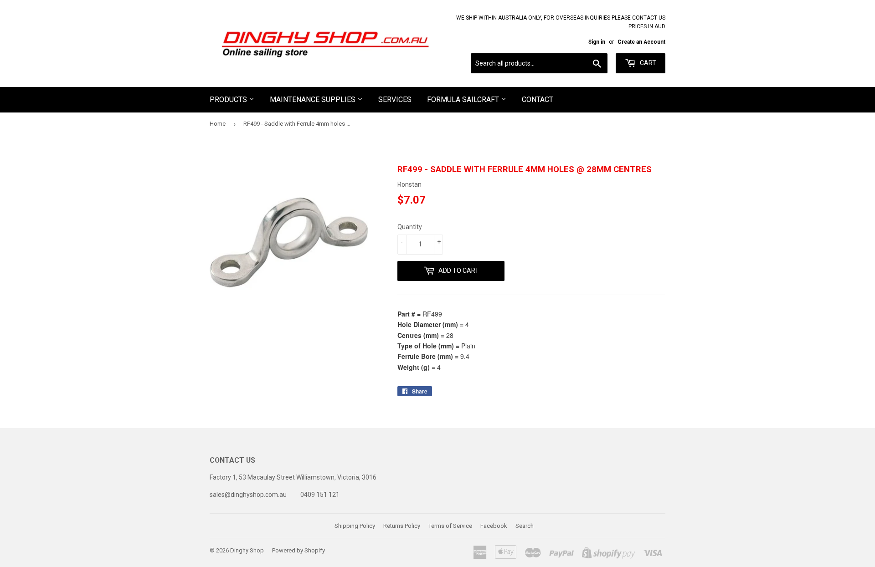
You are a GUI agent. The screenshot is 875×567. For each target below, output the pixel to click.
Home (218, 123)
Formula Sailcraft (464, 99)
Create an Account (641, 42)
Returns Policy (401, 525)
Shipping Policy (355, 525)
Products (229, 99)
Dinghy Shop (247, 550)
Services (395, 99)
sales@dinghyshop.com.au (248, 494)
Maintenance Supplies (313, 99)
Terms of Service (450, 525)
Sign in (596, 42)
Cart (647, 62)
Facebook (493, 525)
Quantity (409, 226)
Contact (537, 99)
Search (524, 525)
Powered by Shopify (298, 550)
